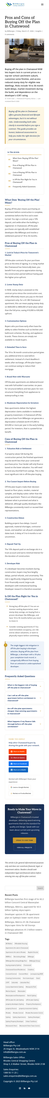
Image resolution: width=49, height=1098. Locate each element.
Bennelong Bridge (19, 957)
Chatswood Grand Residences (15, 970)
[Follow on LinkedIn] (24, 1088)
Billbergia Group (34, 961)
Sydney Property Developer (14, 1021)
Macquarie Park (31, 987)
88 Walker (9, 944)
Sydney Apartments (19, 1017)
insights (38, 31)
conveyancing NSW (36, 974)
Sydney (8, 1017)
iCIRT (7, 982)
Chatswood (27, 965)
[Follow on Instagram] (20, 1088)
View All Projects (24, 847)
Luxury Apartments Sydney (14, 987)
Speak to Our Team (24, 840)
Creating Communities (13, 978)
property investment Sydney (28, 1008)
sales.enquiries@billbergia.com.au (20, 1076)
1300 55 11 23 (10, 1072)
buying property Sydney (13, 965)
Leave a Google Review (21, 787)
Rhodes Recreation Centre (34, 1013)
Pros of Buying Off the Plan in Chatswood (24, 166)
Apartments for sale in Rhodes (16, 952)
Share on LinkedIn (19, 770)
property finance (11, 1008)
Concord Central (11, 974)
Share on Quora (18, 758)
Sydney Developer (34, 1017)
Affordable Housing (21, 944)
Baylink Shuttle (33, 952)
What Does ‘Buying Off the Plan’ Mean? (25, 159)
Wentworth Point (11, 1026)
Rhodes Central (18, 1013)
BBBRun (8, 957)
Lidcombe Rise (24, 982)
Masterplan (21, 991)
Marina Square (10, 991)
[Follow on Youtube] (29, 1088)
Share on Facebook (20, 764)
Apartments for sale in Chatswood (17, 948)
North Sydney (31, 995)
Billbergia (10, 31)
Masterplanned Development (15, 995)
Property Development (33, 1004)
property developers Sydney (15, 1004)
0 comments (9, 34)
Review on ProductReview (22, 793)
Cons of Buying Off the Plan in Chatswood (25, 173)
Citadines (31, 970)
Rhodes (8, 1013)
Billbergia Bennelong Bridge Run (16, 961)
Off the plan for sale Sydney (15, 1000)
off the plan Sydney (32, 1000)
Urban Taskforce (31, 1021)
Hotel (38, 978)
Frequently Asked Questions (24, 186)
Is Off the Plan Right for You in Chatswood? (25, 180)
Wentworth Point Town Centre (29, 1026)
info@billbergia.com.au (14, 1052)
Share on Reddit (18, 751)
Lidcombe (15, 982)
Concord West (23, 974)
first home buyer (28, 978)
